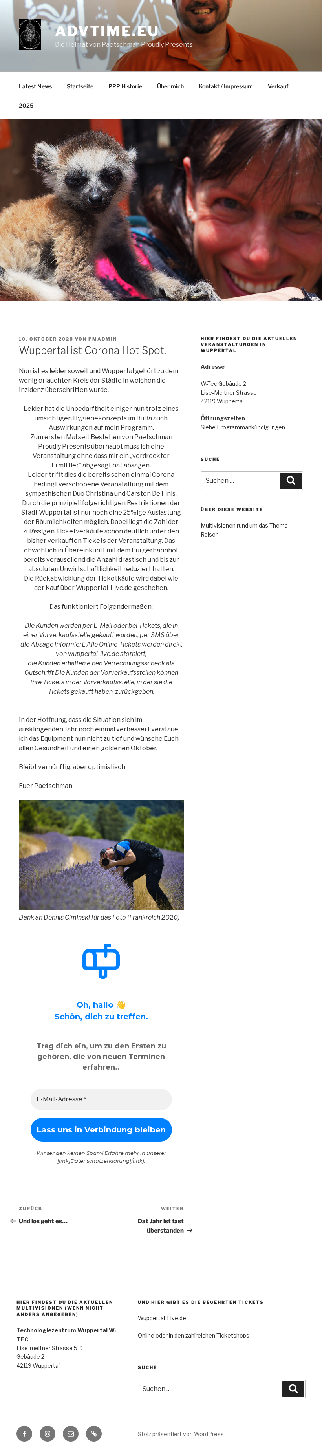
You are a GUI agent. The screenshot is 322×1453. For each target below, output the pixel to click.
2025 (26, 105)
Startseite (80, 86)
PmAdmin (102, 339)
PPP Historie (125, 86)
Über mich (170, 86)
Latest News (35, 86)
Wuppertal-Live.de (162, 1318)
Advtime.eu (107, 31)
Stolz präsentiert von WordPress (181, 1434)
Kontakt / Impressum (226, 86)
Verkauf (278, 86)
